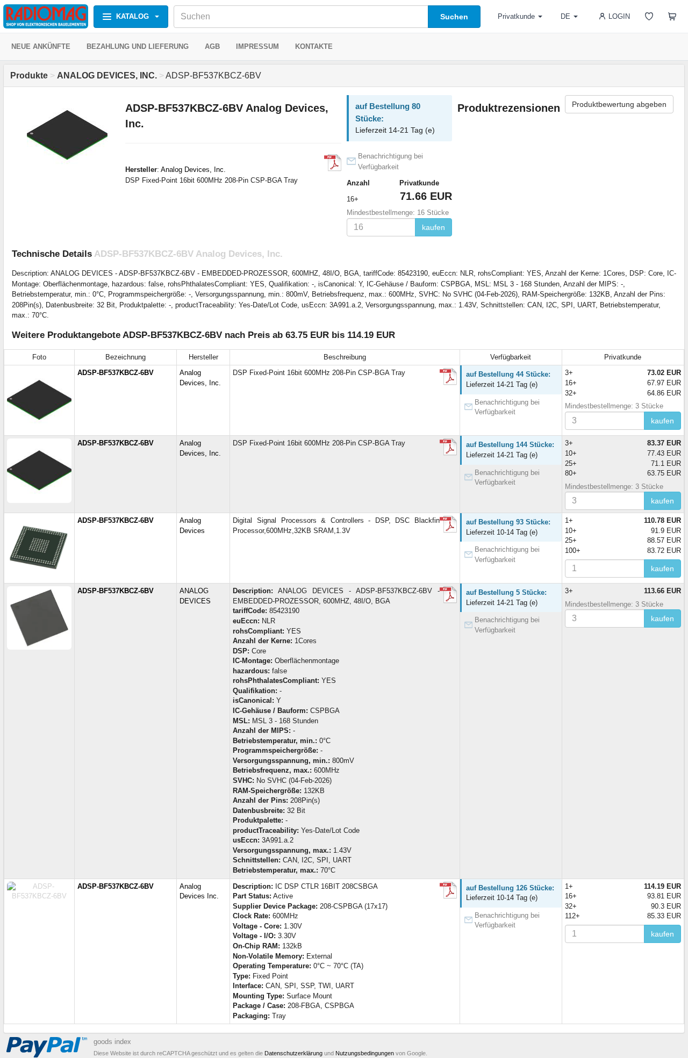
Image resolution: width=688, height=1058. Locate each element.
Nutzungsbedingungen (364, 1053)
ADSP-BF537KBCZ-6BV (115, 373)
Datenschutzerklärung (293, 1053)
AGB (212, 46)
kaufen (433, 227)
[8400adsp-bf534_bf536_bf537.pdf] (332, 162)
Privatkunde (516, 16)
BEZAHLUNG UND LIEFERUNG (138, 46)
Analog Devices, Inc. (193, 169)
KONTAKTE (314, 46)
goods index (112, 1042)
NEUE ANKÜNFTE (40, 46)
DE (565, 16)
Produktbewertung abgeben (619, 104)
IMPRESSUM (257, 46)
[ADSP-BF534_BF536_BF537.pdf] (448, 524)
